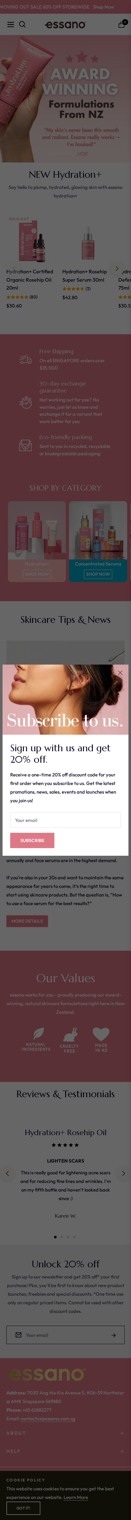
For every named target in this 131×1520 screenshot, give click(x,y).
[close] (120, 673)
